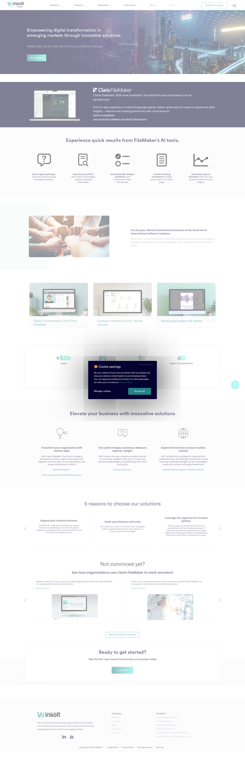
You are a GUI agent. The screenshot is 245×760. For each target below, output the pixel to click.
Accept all (139, 391)
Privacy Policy (125, 382)
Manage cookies (102, 391)
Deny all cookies (145, 364)
